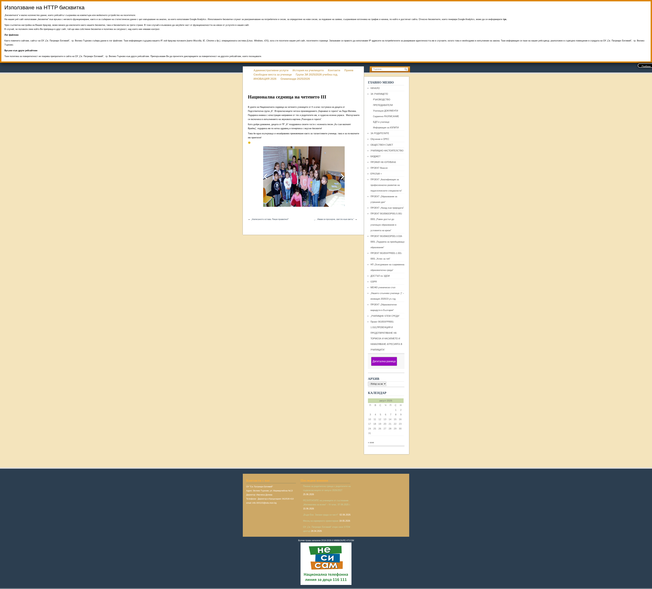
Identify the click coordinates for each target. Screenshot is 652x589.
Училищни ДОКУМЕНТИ (385, 110)
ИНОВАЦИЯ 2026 (264, 78)
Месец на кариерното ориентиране (321, 521)
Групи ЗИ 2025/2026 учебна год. (317, 74)
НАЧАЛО (375, 88)
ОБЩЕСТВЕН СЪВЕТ (381, 145)
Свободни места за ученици (272, 74)
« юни (371, 442)
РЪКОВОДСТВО (381, 99)
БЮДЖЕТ (375, 156)
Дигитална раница (384, 361)
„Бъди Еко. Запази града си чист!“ (321, 514)
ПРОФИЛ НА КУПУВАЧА (383, 162)
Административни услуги (270, 70)
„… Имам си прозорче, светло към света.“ (334, 219)
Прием (348, 70)
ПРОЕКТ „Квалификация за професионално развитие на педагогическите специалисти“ (386, 185)
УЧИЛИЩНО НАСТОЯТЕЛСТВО (386, 150)
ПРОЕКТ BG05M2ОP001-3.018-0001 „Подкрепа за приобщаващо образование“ (387, 242)
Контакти (334, 70)
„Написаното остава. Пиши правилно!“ (270, 219)
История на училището (308, 70)
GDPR (373, 281)
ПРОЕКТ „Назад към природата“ (387, 208)
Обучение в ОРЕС (379, 139)
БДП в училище (381, 122)
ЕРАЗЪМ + (376, 173)
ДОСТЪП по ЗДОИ (380, 276)
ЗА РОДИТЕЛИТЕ (379, 133)
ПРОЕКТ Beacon (379, 168)
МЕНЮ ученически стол (382, 287)
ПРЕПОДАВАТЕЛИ (383, 105)
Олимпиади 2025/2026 (295, 78)
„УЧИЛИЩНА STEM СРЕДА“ (385, 316)
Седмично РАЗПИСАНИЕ (386, 116)
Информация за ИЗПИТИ (386, 127)
